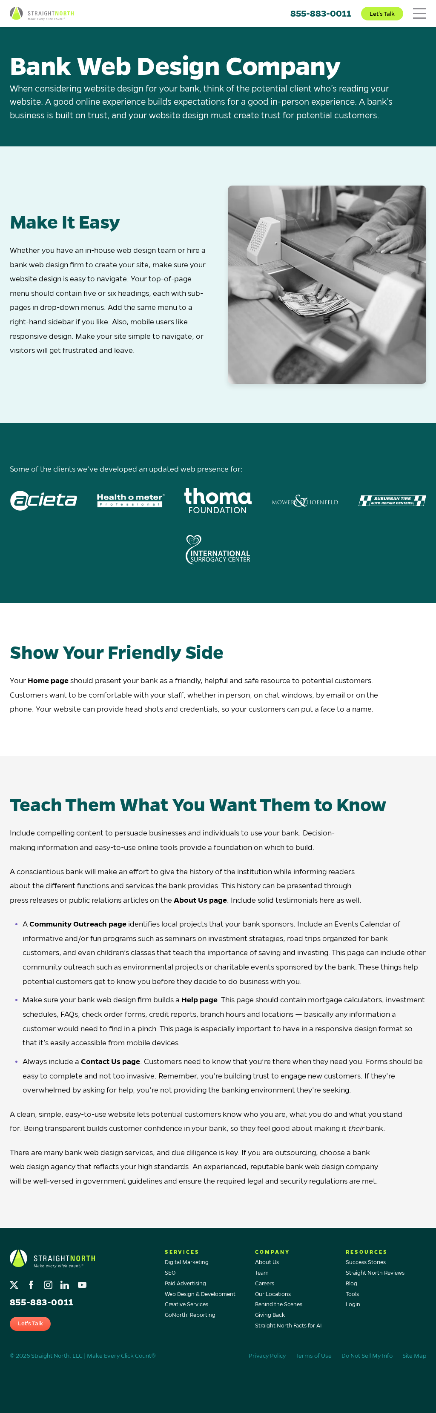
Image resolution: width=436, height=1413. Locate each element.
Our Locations (273, 1294)
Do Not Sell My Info (367, 1356)
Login (353, 1304)
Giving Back (270, 1315)
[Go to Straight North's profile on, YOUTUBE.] (82, 1282)
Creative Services (186, 1304)
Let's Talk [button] (30, 1323)
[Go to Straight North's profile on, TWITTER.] (15, 1282)
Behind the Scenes (278, 1304)
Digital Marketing (187, 1262)
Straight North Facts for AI (288, 1326)
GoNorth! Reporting (190, 1315)
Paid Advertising (185, 1284)
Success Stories (366, 1262)
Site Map (414, 1356)
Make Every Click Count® (121, 1356)
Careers (264, 1284)
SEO (170, 1273)
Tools (352, 1294)
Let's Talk (382, 14)
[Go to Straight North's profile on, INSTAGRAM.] (48, 1282)
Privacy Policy (267, 1356)
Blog (351, 1284)
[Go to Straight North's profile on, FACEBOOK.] (32, 1282)
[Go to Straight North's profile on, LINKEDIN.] (65, 1282)
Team (262, 1273)
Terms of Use (313, 1356)
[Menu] (419, 13)
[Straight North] (42, 13)
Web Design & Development (200, 1294)
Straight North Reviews (375, 1273)
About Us (267, 1262)
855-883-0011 (320, 13)
